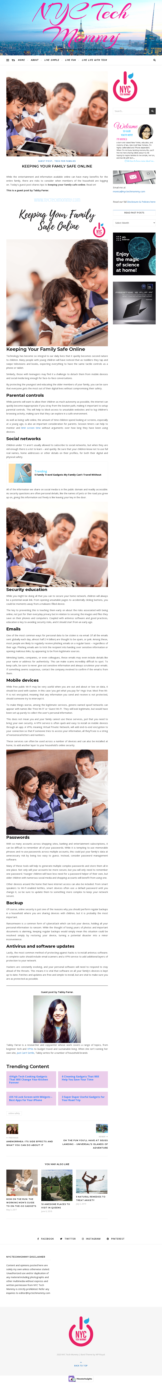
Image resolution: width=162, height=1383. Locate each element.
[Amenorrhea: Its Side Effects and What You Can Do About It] (12, 1129)
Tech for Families (65, 161)
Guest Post (45, 161)
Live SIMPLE (51, 60)
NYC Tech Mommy (81, 23)
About (34, 60)
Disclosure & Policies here (141, 201)
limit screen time (31, 427)
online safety (14, 1113)
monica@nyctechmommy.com (129, 191)
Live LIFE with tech (94, 60)
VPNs (30, 1048)
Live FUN (70, 60)
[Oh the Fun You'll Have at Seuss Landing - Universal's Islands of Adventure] (102, 1128)
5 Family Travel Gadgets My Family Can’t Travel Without (67, 474)
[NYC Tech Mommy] (81, 1331)
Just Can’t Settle (25, 1052)
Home (21, 60)
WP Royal (100, 1354)
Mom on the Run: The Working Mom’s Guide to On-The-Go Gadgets (21, 1202)
